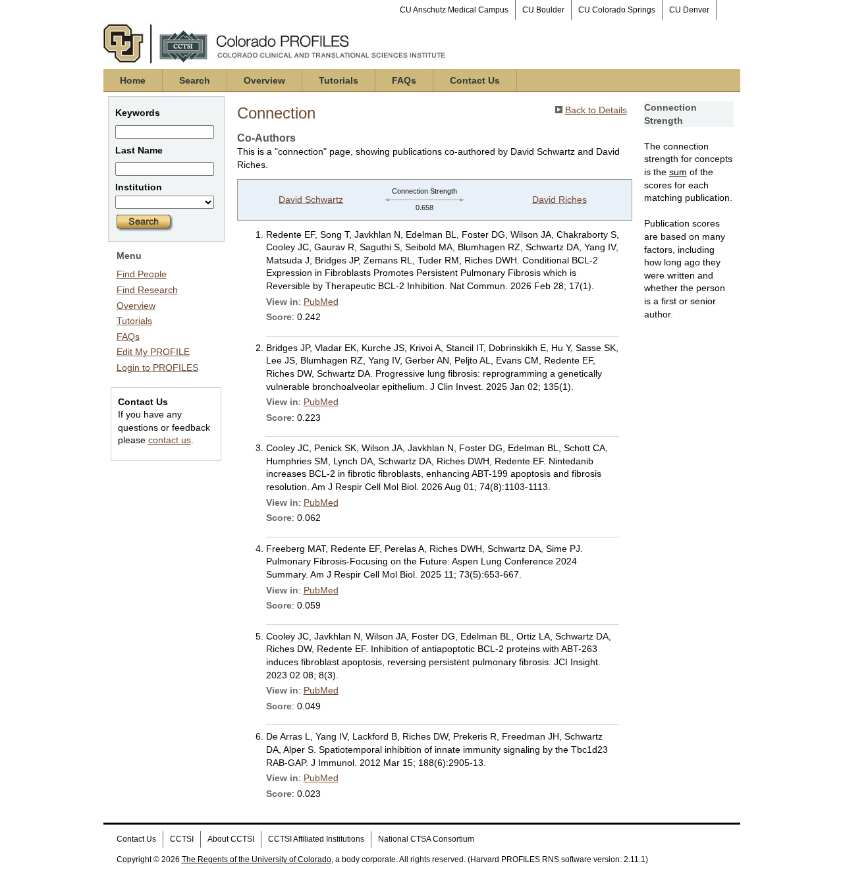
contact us (169, 440)
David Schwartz (311, 199)
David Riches (559, 199)
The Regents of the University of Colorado (256, 859)
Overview (264, 80)
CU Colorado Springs (616, 9)
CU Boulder (543, 9)
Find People (142, 274)
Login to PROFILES (157, 367)
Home (133, 80)
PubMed (321, 301)
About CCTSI (230, 839)
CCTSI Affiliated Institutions (316, 839)
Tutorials (338, 80)
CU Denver (689, 9)
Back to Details (596, 110)
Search (194, 80)
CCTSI (182, 839)
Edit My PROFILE (153, 351)
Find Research (147, 290)
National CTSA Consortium (426, 839)
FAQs (404, 80)
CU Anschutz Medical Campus (454, 9)
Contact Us (475, 80)
